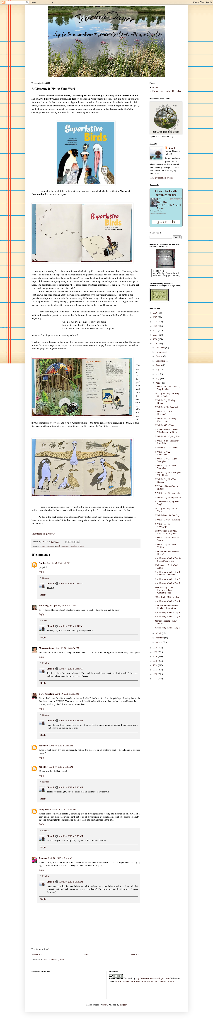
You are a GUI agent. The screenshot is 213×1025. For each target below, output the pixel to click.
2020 (155, 339)
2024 (155, 322)
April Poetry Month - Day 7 (167, 579)
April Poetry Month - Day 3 (167, 612)
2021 (155, 335)
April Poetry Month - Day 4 (167, 601)
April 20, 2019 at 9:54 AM (71, 882)
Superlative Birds (77, 546)
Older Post (134, 954)
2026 (155, 313)
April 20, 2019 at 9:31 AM (60, 858)
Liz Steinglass (45, 605)
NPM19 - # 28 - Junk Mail (167, 407)
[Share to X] (72, 541)
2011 (155, 678)
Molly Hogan (45, 809)
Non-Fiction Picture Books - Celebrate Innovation (167, 606)
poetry (58, 546)
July (158, 369)
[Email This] (66, 541)
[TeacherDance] (165, 268)
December (160, 347)
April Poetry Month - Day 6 (167, 583)
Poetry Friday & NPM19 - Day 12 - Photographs (166, 532)
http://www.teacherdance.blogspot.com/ (153, 978)
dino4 (104, 1005)
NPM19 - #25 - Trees (164, 425)
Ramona (43, 858)
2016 (155, 656)
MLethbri (43, 746)
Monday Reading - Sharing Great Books (167, 394)
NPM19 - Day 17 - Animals (167, 493)
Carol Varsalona (46, 694)
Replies (45, 578)
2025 (155, 317)
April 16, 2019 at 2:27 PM (64, 605)
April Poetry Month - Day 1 (167, 628)
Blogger (123, 1005)
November (160, 352)
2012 (155, 674)
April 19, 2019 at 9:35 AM (61, 746)
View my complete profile (161, 178)
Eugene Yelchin (157, 211)
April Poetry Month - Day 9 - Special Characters (168, 559)
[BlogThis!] (69, 541)
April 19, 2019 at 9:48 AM (71, 787)
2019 (155, 344)
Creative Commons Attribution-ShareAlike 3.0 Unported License (145, 981)
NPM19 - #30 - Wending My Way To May (168, 387)
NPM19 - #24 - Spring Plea (167, 436)
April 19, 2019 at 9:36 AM (61, 767)
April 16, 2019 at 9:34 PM (70, 669)
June (158, 374)
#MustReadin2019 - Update (167, 597)
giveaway (43, 546)
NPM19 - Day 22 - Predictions (163, 453)
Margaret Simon (47, 648)
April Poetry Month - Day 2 (167, 616)
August (159, 365)
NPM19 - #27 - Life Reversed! (164, 412)
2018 (155, 648)
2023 (155, 326)
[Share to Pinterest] (78, 541)
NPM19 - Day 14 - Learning (167, 520)
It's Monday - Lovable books (167, 447)
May (158, 378)
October (159, 356)
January (159, 642)
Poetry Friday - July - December (166, 91)
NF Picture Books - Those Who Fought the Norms (166, 430)
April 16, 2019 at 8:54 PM (67, 648)
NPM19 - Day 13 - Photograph (163, 525)
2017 (155, 652)
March (159, 633)
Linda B (50, 583)
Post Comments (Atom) (54, 960)
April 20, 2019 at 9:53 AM (71, 836)
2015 (155, 661)
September (161, 361)
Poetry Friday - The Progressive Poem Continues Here (164, 590)
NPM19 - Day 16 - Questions (168, 497)
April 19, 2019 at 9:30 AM (67, 694)
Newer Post (37, 954)
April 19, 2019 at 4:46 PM (64, 809)
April (158, 383)
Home (86, 954)
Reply (41, 571)
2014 (155, 665)
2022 (155, 330)
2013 (155, 670)
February (160, 638)
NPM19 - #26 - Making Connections (165, 419)
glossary (51, 546)
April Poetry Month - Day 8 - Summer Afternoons (168, 573)
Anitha (42, 563)
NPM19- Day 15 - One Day (167, 515)
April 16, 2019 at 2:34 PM (70, 583)
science (65, 546)
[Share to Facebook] (75, 541)
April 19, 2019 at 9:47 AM (71, 720)
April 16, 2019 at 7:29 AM (58, 563)
